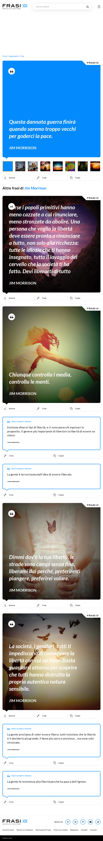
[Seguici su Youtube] (90, 821)
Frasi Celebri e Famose (21, 421)
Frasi (5, 56)
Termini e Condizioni (24, 830)
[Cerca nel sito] (87, 6)
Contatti (84, 830)
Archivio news (8, 830)
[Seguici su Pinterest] (82, 821)
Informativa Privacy (43, 830)
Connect (93, 830)
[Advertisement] (51, 28)
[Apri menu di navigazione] (99, 7)
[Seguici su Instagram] (75, 821)
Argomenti (13, 56)
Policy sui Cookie (60, 830)
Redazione (74, 830)
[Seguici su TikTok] (97, 821)
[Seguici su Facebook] (67, 821)
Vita (22, 56)
